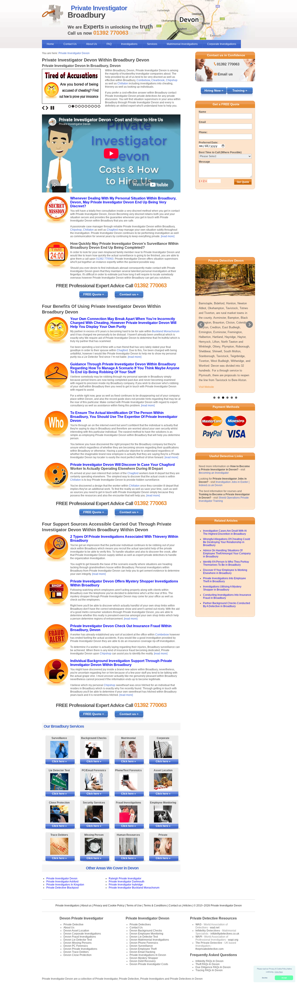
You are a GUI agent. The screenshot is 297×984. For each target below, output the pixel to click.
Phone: (203, 132)
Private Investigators (67, 905)
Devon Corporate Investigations (82, 933)
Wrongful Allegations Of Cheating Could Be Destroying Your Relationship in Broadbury (226, 542)
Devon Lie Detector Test (77, 939)
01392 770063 (104, 258)
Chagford (112, 229)
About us (86, 905)
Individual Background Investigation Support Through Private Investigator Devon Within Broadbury (121, 663)
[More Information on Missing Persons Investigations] (94, 846)
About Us (91, 44)
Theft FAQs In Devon (207, 964)
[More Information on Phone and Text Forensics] (128, 781)
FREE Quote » (93, 294)
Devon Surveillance (141, 945)
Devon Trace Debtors (76, 951)
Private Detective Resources (213, 918)
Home (50, 44)
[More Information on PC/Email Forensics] (94, 781)
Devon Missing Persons (77, 942)
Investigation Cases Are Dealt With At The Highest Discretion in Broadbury (225, 532)
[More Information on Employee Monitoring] (163, 813)
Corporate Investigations (221, 44)
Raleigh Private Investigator (125, 878)
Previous (43, 108)
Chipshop (171, 80)
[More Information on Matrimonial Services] (128, 749)
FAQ (109, 44)
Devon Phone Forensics (144, 942)
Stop (52, 108)
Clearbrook (158, 80)
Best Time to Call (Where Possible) (220, 152)
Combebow (143, 80)
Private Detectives (140, 924)
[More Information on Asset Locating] (163, 781)
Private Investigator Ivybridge (126, 884)
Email (202, 122)
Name (202, 111)
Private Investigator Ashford (62, 881)
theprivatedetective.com (209, 948)
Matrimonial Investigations (182, 44)
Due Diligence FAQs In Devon (213, 967)
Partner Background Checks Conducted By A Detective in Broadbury (226, 605)
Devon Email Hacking (142, 951)
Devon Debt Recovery (143, 961)
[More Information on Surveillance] (59, 749)
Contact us (175, 905)
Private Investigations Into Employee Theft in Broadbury (224, 580)
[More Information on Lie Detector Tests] (59, 781)
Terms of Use (134, 905)
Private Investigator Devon (74, 53)
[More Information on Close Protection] (59, 813)
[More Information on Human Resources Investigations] (128, 846)
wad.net (214, 927)
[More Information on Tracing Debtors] (59, 846)
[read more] (167, 236)
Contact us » (129, 294)
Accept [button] (284, 978)
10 (99, 106)
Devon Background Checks (146, 930)
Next (47, 108)
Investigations (129, 44)
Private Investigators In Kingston (65, 884)
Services (152, 44)
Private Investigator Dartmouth (126, 881)
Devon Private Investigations (80, 948)
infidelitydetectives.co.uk (224, 933)
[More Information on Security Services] (94, 813)
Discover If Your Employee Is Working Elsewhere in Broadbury (225, 572)
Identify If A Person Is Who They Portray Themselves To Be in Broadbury (226, 563)
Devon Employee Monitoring (146, 933)
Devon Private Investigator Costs (149, 964)
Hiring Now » (213, 90)
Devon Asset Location (76, 930)
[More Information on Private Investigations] (163, 846)
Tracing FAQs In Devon (209, 970)
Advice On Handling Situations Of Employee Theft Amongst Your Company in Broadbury (227, 553)
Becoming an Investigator (214, 472)
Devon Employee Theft (143, 948)
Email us (225, 74)
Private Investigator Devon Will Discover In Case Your (114, 464)
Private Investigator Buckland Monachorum (134, 887)
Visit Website (206, 386)
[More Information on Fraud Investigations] (128, 813)
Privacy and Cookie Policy (108, 905)
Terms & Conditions (155, 905)
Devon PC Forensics (75, 945)
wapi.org (233, 939)
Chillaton (122, 83)
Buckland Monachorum (165, 331)
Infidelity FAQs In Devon (209, 961)
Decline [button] (264, 978)
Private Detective (73, 924)
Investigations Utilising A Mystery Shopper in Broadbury (222, 588)
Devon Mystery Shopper (144, 958)
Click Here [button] (279, 972)
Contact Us (70, 44)
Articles (187, 905)
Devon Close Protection (77, 955)
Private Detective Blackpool (62, 887)
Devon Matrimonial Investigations (149, 939)
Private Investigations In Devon (148, 955)
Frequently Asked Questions (213, 955)
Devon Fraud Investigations (79, 936)
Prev (200, 324)
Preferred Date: (208, 142)
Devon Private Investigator (81, 918)
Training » (239, 90)
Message (204, 161)
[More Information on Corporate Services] (163, 749)
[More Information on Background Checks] (94, 749)
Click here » (59, 761)
